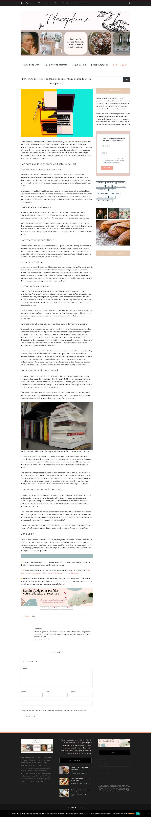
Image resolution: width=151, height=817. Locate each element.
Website (73, 691)
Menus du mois (79, 65)
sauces (112, 197)
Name (23, 691)
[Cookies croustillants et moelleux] (64, 770)
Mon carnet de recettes (55, 65)
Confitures (110, 183)
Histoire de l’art (31, 65)
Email (47, 691)
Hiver (108, 186)
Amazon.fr (108, 788)
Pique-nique (115, 193)
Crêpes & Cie (74, 783)
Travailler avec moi (70, 3)
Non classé (79, 794)
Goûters (100, 186)
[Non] (148, 814)
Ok (138, 813)
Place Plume (100, 114)
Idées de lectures (99, 65)
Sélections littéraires (104, 200)
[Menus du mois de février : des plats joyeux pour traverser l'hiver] (64, 792)
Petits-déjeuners (103, 193)
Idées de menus (102, 190)
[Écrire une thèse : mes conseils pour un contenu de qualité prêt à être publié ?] (57, 114)
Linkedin (68, 608)
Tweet (56, 608)
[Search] (126, 79)
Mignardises (74, 772)
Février (73, 794)
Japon (113, 190)
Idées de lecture (119, 186)
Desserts (121, 183)
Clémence (26, 616)
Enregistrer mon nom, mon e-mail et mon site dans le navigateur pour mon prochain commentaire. (53, 710)
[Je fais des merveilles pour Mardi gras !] (64, 781)
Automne (100, 183)
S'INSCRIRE (107, 168)
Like (45, 608)
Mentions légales (104, 769)
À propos (29, 3)
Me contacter (83, 3)
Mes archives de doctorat (52, 3)
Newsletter (38, 3)
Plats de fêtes (102, 197)
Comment (24, 668)
